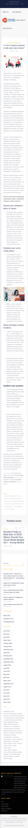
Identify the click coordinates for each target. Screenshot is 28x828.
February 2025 (7, 643)
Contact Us (4, 810)
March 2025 (7, 640)
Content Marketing (9, 720)
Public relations (8, 743)
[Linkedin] (22, 511)
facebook (17, 728)
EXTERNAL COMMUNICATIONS (14, 501)
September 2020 (8, 662)
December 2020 (8, 659)
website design (7, 758)
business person (19, 718)
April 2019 (6, 699)
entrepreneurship (8, 728)
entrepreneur (7, 726)
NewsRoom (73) (8, 618)
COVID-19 (19, 720)
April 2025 (6, 637)
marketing (19, 733)
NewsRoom (16, 42)
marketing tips (7, 737)
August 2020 (7, 665)
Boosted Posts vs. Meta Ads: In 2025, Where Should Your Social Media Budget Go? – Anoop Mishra (13, 537)
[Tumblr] (19, 511)
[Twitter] (14, 511)
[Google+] (17, 511)
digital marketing (12, 722)
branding (19, 713)
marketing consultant (9, 735)
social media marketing (10, 752)
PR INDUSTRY (8, 506)
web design (17, 754)
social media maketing (10, 750)
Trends (11, 754)
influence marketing (9, 733)
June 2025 (6, 631)
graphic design (7, 730)
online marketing (17, 739)
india (14, 730)
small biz (19, 743)
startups (5, 754)
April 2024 (6, 652)
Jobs (22, 4)
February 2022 (7, 655)
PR (12, 741)
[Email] (24, 511)
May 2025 (6, 634)
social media (18, 506)
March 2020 (7, 680)
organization (7, 741)
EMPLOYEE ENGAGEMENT (12, 498)
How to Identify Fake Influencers (13, 604)
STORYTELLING (9, 509)
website (17, 756)
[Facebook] (12, 511)
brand (12, 711)
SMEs (15, 745)
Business (6, 716)
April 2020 (6, 677)
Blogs (10, 42)
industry (19, 730)
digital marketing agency (10, 724)
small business (7, 745)
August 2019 (7, 687)
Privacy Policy (5, 804)
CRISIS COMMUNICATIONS (12, 496)
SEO (14, 743)
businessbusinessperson (17, 716)
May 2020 (6, 674)
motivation (16, 737)
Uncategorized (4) (8, 621)
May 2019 (6, 696)
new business (7, 739)
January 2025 (7, 646)
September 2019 (8, 683)
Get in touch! (7, 473)
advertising (6, 711)
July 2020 (6, 668)
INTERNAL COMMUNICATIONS (13, 504)
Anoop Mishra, (18, 477)
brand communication (9, 713)
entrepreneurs (16, 726)
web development (8, 756)
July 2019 (6, 690)
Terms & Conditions (6, 808)
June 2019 (6, 693)
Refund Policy (5, 806)
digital (5, 722)
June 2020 (6, 671)
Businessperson (9, 718)
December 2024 (8, 649)
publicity (16, 741)
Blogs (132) (6, 615)
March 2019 (7, 702)
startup (20, 752)
